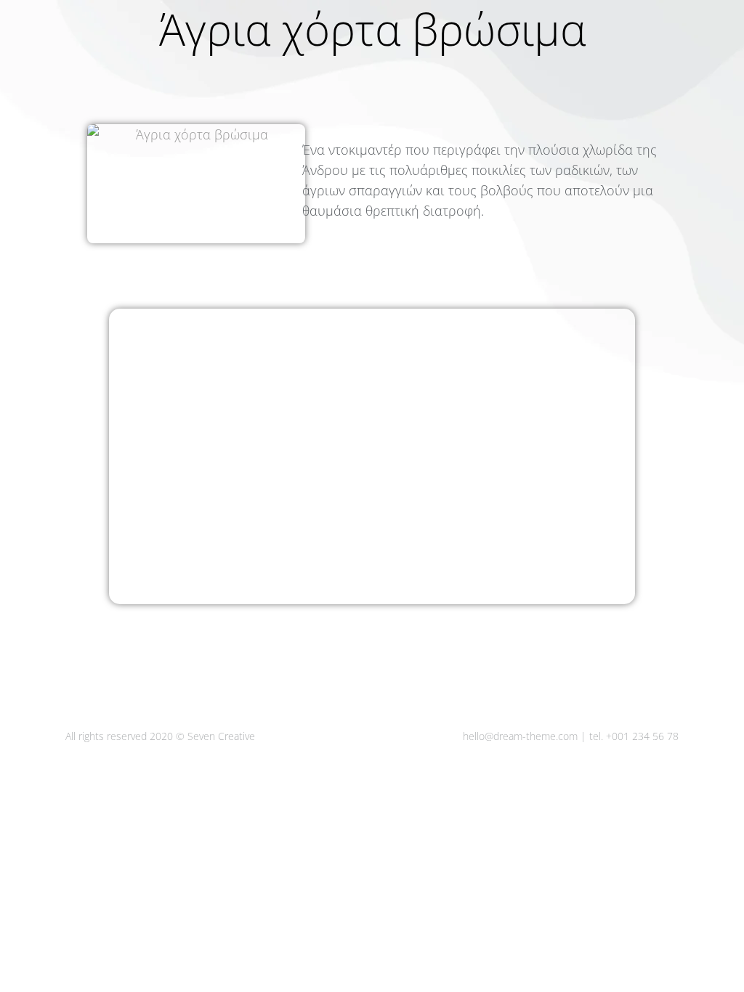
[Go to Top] (722, 970)
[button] (527, 13)
